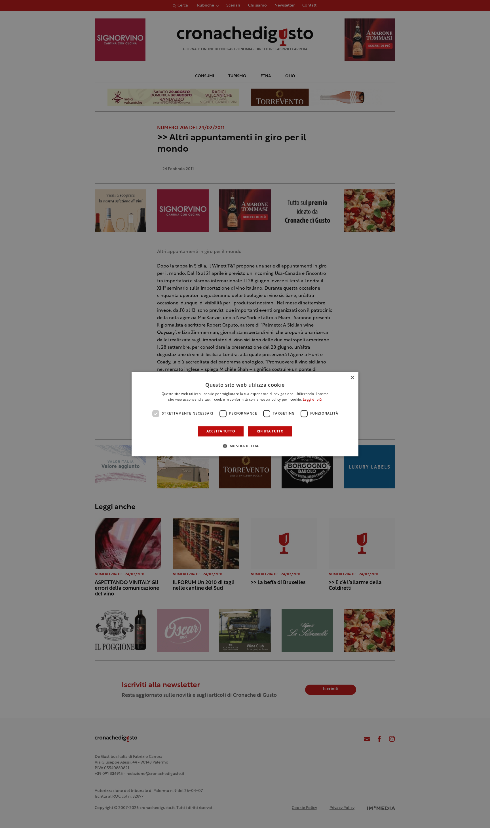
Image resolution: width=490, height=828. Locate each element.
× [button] (352, 378)
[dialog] (245, 414)
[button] (245, 445)
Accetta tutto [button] (220, 431)
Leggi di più (312, 400)
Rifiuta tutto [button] (270, 431)
